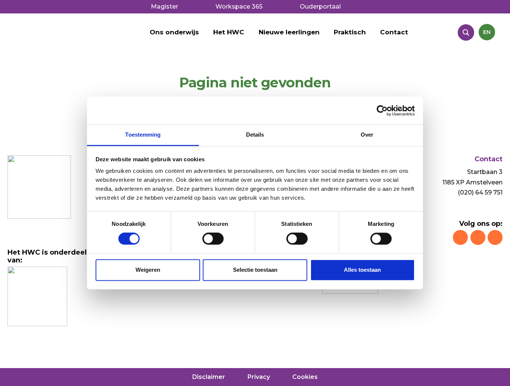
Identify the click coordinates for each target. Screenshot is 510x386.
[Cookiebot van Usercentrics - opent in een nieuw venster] (382, 110)
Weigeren (148, 270)
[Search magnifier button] (466, 32)
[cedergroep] (37, 296)
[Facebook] (477, 237)
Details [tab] (255, 134)
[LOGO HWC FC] (78, 36)
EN (487, 32)
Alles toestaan (362, 270)
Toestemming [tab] (143, 134)
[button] (248, 32)
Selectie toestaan (255, 270)
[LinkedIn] (495, 237)
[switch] (213, 239)
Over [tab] (367, 134)
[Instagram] (460, 237)
